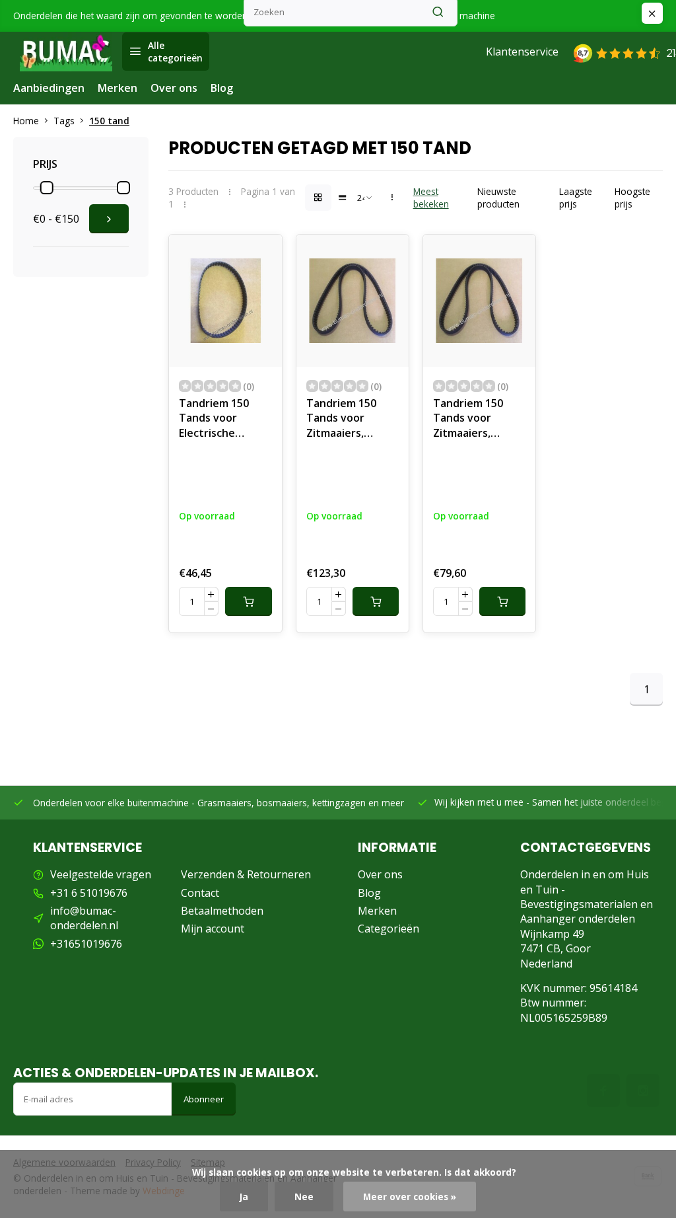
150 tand (109, 120)
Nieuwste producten (498, 197)
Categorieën (388, 928)
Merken (117, 88)
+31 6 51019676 (88, 893)
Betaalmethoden (222, 910)
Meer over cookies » (409, 1196)
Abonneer (204, 1099)
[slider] (46, 187)
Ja (244, 1196)
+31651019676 (86, 943)
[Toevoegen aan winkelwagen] (248, 601)
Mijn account (212, 928)
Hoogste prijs (632, 197)
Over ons (174, 88)
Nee (304, 1196)
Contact (200, 893)
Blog (222, 88)
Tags (64, 120)
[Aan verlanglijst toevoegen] (262, 254)
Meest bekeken (431, 197)
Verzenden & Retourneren (246, 874)
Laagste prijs (575, 197)
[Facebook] (603, 1090)
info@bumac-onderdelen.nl (84, 918)
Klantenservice (522, 51)
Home (26, 120)
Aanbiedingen (48, 88)
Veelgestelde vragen (100, 874)
